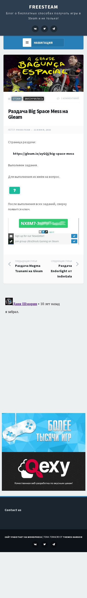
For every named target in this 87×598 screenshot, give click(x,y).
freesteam (23, 129)
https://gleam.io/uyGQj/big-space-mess (43, 154)
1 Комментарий (70, 98)
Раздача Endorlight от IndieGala (61, 269)
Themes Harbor (72, 537)
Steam (17, 98)
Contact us (13, 510)
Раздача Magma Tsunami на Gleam (29, 266)
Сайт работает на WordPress (23, 537)
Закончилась (33, 98)
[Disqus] (43, 353)
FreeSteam (43, 6)
